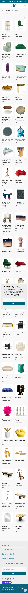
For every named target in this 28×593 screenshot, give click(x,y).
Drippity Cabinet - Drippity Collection (6, 398)
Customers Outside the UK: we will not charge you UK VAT (14, 1)
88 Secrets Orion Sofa (20, 54)
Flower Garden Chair (20, 440)
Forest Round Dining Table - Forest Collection (20, 526)
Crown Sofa (5, 333)
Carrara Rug (18, 202)
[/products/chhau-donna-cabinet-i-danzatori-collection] (20, 242)
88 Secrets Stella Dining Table (6, 118)
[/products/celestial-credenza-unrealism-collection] (7, 242)
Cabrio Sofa (18, 180)
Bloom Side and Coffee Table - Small (20, 159)
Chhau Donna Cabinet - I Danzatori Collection (20, 250)
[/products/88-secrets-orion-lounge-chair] (7, 47)
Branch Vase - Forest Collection (7, 181)
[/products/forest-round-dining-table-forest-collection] (20, 517)
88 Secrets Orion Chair (19, 33)
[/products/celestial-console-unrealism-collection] (20, 217)
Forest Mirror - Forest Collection (7, 525)
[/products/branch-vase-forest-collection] (7, 173)
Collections (7, 10)
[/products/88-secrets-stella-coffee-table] (7, 88)
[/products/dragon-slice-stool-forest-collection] (20, 368)
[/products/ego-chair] (7, 411)
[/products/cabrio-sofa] (20, 173)
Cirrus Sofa (18, 271)
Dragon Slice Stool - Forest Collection (20, 376)
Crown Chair (5, 313)
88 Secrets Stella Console (19, 96)
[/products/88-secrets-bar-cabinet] (7, 25)
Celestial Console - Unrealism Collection (20, 226)
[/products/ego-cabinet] (20, 390)
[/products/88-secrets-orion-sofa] (20, 47)
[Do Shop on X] (14, 579)
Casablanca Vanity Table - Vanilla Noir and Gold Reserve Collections (6, 228)
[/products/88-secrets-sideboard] (20, 68)
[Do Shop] (14, 5)
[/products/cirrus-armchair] (7, 264)
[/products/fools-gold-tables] (20, 453)
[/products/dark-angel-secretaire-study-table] (7, 347)
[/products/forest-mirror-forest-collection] (7, 517)
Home (3, 10)
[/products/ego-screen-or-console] (20, 411)
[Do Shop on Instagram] (8, 579)
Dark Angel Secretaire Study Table (7, 355)
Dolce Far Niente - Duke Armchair (19, 355)
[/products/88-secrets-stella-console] (20, 88)
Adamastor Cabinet (20, 139)
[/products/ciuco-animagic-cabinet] (7, 284)
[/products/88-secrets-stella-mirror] (20, 110)
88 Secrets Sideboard (20, 76)
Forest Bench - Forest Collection (7, 482)
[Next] (17, 537)
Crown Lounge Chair (20, 313)
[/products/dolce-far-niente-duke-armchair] (20, 347)
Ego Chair (4, 419)
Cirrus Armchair (6, 271)
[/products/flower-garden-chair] (20, 433)
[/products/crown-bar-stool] (20, 284)
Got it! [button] (21, 588)
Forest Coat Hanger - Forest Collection (7, 504)
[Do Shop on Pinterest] (11, 579)
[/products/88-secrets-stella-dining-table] (7, 110)
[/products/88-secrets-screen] (7, 68)
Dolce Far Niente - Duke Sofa (6, 376)
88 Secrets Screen (6, 76)
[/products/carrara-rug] (20, 194)
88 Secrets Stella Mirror (19, 118)
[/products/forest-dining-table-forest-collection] (20, 496)
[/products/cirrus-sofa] (20, 264)
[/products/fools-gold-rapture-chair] (7, 453)
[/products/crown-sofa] (7, 325)
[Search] (5, 5)
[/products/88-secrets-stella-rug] (7, 131)
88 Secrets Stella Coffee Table (6, 96)
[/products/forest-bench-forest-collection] (7, 474)
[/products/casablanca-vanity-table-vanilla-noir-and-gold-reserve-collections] (7, 217)
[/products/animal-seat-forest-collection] (7, 151)
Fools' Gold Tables (19, 460)
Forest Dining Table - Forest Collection (20, 504)
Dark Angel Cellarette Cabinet (20, 333)
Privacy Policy (17, 295)
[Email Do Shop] (3, 579)
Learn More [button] (4, 591)
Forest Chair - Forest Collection (20, 482)
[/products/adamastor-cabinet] (20, 131)
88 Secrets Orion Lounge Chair (6, 55)
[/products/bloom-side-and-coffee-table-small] (20, 151)
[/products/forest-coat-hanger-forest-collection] (7, 496)
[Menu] (2, 5)
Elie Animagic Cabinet (7, 440)
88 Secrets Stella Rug (7, 139)
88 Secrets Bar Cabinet (5, 33)
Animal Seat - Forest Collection (7, 159)
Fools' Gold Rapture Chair (6, 461)
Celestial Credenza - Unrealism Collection (7, 250)
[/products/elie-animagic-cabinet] (7, 433)
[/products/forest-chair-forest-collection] (20, 474)
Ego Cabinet (18, 397)
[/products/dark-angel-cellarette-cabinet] (20, 325)
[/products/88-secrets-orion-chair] (20, 25)
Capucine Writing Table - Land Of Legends (6, 203)
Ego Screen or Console (18, 419)
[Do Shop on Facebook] (5, 579)
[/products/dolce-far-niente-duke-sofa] (7, 368)
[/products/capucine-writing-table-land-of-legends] (7, 194)
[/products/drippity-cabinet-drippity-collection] (7, 390)
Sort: (23, 17)
